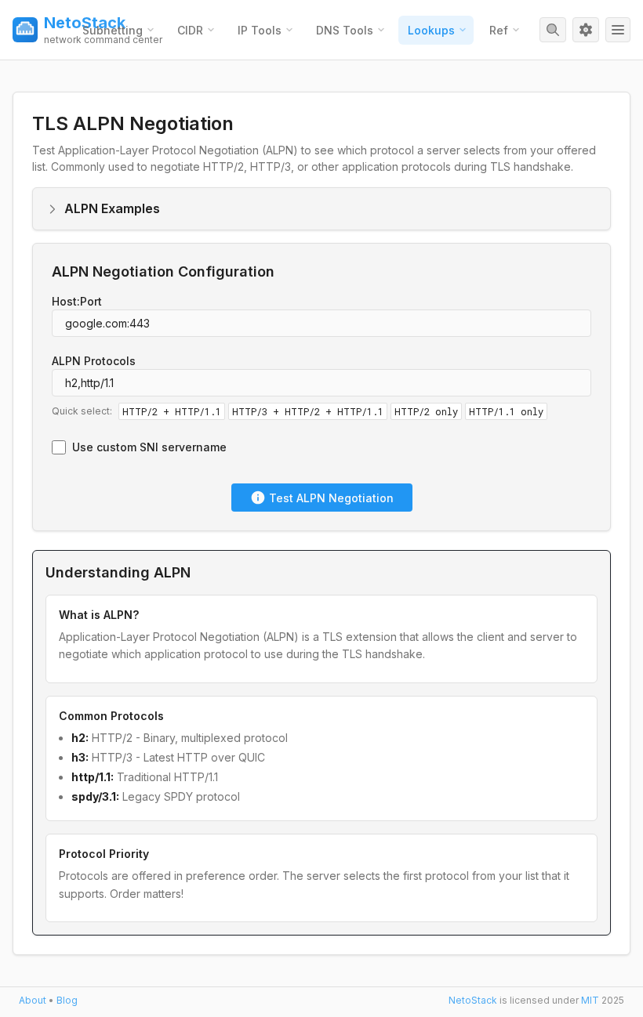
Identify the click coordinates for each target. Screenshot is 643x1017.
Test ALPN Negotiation (331, 498)
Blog (67, 1000)
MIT (590, 1000)
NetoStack (470, 1000)
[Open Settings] (585, 29)
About (32, 1000)
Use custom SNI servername (149, 447)
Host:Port (77, 301)
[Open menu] (617, 29)
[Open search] (552, 29)
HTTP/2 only (426, 411)
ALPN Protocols (94, 360)
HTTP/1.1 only (506, 411)
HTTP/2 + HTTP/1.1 (171, 411)
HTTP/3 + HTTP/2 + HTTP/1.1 (307, 411)
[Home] (25, 30)
